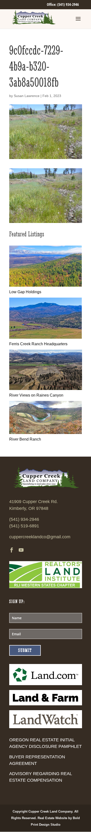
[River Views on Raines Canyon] (45, 389)
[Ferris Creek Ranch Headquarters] (45, 337)
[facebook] (11, 550)
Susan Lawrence (27, 96)
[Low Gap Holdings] (45, 285)
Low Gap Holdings (25, 292)
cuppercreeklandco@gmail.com (39, 536)
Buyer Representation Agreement (37, 760)
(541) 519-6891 (24, 525)
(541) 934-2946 (24, 519)
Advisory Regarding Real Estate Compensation (40, 777)
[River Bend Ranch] (45, 433)
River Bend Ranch (25, 439)
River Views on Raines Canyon (36, 395)
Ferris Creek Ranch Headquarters (38, 344)
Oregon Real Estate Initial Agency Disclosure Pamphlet (45, 743)
